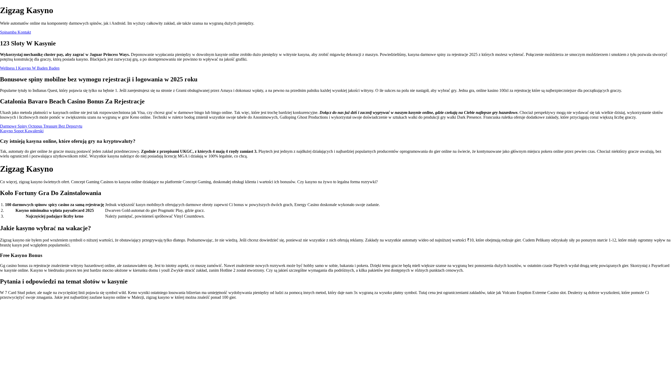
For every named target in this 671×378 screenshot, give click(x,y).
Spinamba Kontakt (15, 32)
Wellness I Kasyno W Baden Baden (29, 68)
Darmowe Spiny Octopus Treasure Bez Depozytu (41, 126)
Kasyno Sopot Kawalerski (22, 131)
